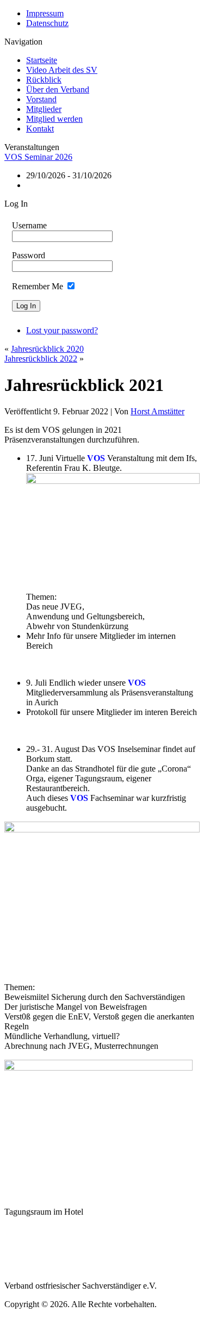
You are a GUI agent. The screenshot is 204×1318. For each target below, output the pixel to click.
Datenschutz (47, 23)
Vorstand (41, 99)
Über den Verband (57, 89)
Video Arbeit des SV (61, 69)
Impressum (45, 13)
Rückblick (43, 79)
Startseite (41, 60)
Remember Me (37, 286)
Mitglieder (43, 109)
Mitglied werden (54, 118)
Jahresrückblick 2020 (47, 348)
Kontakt (40, 128)
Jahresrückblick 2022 (40, 358)
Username (29, 225)
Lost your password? (62, 330)
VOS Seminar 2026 (38, 156)
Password (28, 255)
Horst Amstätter (157, 411)
